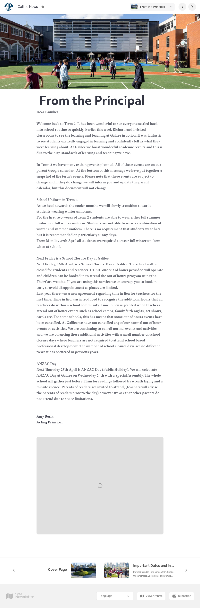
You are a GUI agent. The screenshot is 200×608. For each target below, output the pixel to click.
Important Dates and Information (154, 566)
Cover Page (57, 570)
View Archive (154, 596)
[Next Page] (192, 7)
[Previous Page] (182, 7)
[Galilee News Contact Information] (43, 7)
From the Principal (152, 6)
